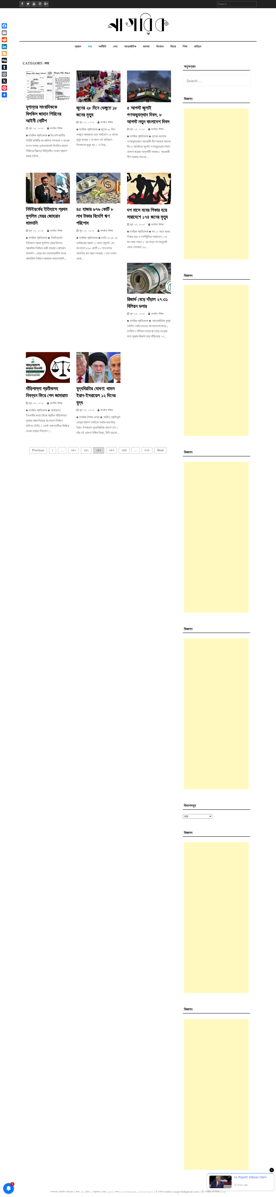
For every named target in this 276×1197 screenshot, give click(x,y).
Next (160, 450)
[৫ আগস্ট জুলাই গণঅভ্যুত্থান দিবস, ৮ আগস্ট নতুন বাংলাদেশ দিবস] (149, 101)
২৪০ (73, 450)
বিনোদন (160, 47)
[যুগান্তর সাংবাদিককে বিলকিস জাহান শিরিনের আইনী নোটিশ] (48, 100)
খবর (90, 47)
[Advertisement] (216, 183)
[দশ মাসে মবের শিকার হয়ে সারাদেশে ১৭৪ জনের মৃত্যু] (149, 203)
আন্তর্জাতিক (130, 47)
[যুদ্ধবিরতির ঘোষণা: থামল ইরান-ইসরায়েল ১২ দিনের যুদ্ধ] (98, 382)
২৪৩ (111, 450)
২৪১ (86, 450)
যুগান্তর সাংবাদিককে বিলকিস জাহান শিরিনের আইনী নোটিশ (43, 113)
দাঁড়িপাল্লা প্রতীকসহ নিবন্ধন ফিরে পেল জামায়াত (47, 392)
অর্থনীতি (102, 47)
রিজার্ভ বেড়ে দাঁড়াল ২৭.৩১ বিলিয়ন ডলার (147, 302)
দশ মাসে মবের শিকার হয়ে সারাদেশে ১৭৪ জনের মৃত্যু (147, 213)
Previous (38, 450)
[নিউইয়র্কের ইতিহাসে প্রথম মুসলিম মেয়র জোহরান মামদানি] (48, 202)
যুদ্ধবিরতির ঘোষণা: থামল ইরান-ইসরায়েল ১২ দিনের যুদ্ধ (96, 395)
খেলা (115, 47)
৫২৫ (147, 450)
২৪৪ (124, 450)
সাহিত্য (197, 47)
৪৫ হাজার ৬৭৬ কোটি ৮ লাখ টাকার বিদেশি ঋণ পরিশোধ (94, 215)
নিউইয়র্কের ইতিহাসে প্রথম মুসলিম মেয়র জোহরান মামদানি (46, 215)
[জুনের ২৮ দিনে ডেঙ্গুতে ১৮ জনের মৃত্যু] (98, 101)
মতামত (146, 47)
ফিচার (173, 47)
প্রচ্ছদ (78, 47)
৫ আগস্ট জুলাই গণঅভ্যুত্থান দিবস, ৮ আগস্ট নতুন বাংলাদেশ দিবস (148, 114)
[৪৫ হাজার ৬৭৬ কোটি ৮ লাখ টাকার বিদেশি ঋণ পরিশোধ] (98, 202)
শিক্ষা (185, 47)
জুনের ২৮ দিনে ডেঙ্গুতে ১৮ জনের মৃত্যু (96, 111)
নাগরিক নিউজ (56, 128)
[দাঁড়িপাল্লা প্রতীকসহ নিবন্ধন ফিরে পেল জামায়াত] (48, 382)
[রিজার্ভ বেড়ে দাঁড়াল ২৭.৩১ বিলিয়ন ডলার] (149, 292)
